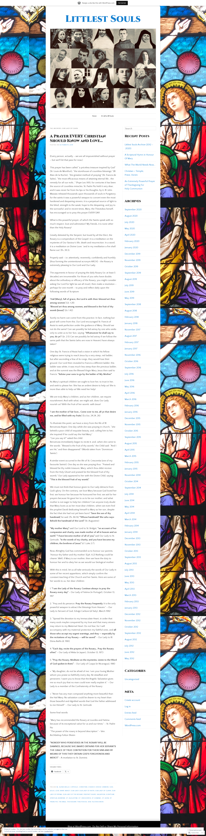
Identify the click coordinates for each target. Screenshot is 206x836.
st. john (105, 798)
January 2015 (131, 468)
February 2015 (132, 462)
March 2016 (130, 399)
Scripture (110, 794)
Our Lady (75, 790)
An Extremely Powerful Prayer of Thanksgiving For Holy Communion (140, 185)
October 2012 (131, 627)
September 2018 (133, 304)
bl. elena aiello (63, 787)
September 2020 (133, 209)
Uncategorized (132, 679)
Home (94, 116)
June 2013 (129, 576)
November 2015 (132, 424)
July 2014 (129, 494)
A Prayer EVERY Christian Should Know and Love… (78, 138)
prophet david (90, 794)
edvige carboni (102, 787)
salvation (101, 794)
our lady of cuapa (103, 790)
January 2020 (131, 247)
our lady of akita (86, 790)
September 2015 (133, 437)
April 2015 (130, 449)
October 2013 (131, 551)
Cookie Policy (48, 831)
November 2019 (132, 260)
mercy (67, 790)
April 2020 (130, 235)
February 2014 (132, 525)
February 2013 (132, 601)
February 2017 (132, 342)
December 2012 (132, 614)
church (91, 787)
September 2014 (133, 487)
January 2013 (131, 608)
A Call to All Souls (107, 116)
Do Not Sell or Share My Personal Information (115, 826)
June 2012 (129, 652)
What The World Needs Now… (140, 164)
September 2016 (133, 367)
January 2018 (131, 323)
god (111, 787)
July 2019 (129, 285)
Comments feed (133, 719)
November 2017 (132, 329)
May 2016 (129, 386)
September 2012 (133, 633)
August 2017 (131, 336)
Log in (128, 706)
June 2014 (129, 500)
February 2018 (132, 317)
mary (62, 790)
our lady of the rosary (73, 794)
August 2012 (131, 639)
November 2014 (132, 475)
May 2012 (129, 658)
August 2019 (131, 279)
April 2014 (130, 513)
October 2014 (131, 481)
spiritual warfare (57, 798)
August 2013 (131, 563)
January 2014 (131, 532)
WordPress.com (133, 725)
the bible (62, 802)
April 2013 (130, 589)
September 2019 (133, 273)
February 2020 (132, 241)
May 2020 (130, 228)
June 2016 (129, 380)
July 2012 (129, 645)
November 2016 (133, 355)
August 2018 (131, 310)
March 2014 (130, 519)
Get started (122, 3)
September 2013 (133, 557)
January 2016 (131, 412)
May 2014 (129, 506)
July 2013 (129, 570)
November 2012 (132, 620)
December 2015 (132, 418)
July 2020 (129, 222)
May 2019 (129, 298)
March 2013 (130, 595)
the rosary (71, 802)
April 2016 (130, 393)
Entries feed (130, 712)
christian (83, 787)
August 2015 (131, 443)
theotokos (82, 802)
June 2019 (129, 291)
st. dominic (96, 798)
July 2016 (129, 374)
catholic (74, 787)
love (57, 790)
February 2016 (132, 405)
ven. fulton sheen (95, 802)
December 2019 (132, 254)
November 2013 (132, 544)
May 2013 (129, 582)
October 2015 (131, 430)
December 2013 (132, 538)
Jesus (52, 790)
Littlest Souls (103, 19)
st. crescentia (85, 798)
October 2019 (131, 266)
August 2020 (131, 216)
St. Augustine (72, 798)
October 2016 (131, 361)
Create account (132, 700)
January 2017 (131, 348)
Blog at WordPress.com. (79, 826)
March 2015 (130, 456)
